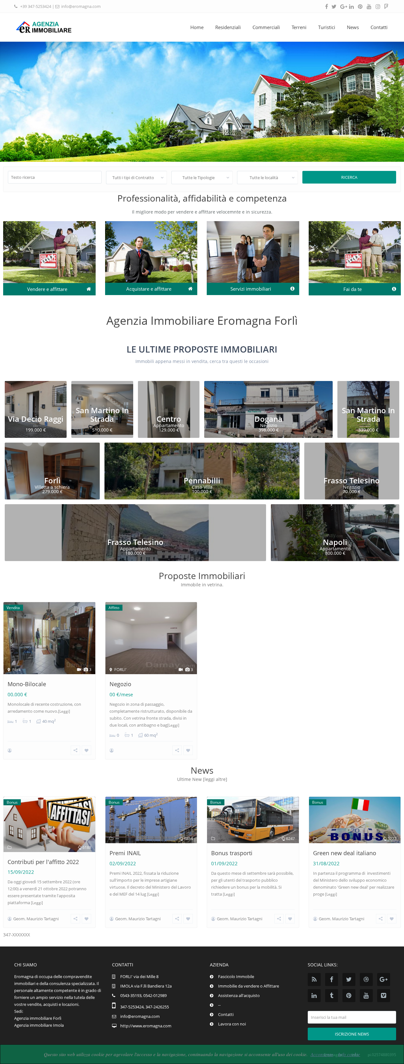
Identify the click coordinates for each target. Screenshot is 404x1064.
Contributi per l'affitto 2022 (43, 862)
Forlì (52, 480)
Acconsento (322, 1054)
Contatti (379, 27)
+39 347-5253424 (35, 6)
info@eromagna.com (81, 6)
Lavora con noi (232, 1024)
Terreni (299, 27)
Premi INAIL (125, 853)
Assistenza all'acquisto (239, 995)
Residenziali (228, 27)
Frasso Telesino (352, 480)
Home (197, 27)
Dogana (268, 419)
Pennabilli (202, 480)
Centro (169, 419)
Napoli (335, 542)
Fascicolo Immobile (236, 976)
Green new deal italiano (344, 853)
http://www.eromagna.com (145, 1026)
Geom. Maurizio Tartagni (36, 919)
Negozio (120, 684)
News (353, 27)
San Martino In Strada (102, 414)
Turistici (326, 27)
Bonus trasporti (231, 853)
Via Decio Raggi (35, 419)
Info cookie (349, 1054)
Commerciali (266, 27)
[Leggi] (64, 711)
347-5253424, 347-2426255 (144, 1007)
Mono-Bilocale (27, 684)
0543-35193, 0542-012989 (143, 995)
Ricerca (349, 177)
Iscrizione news (352, 1034)
